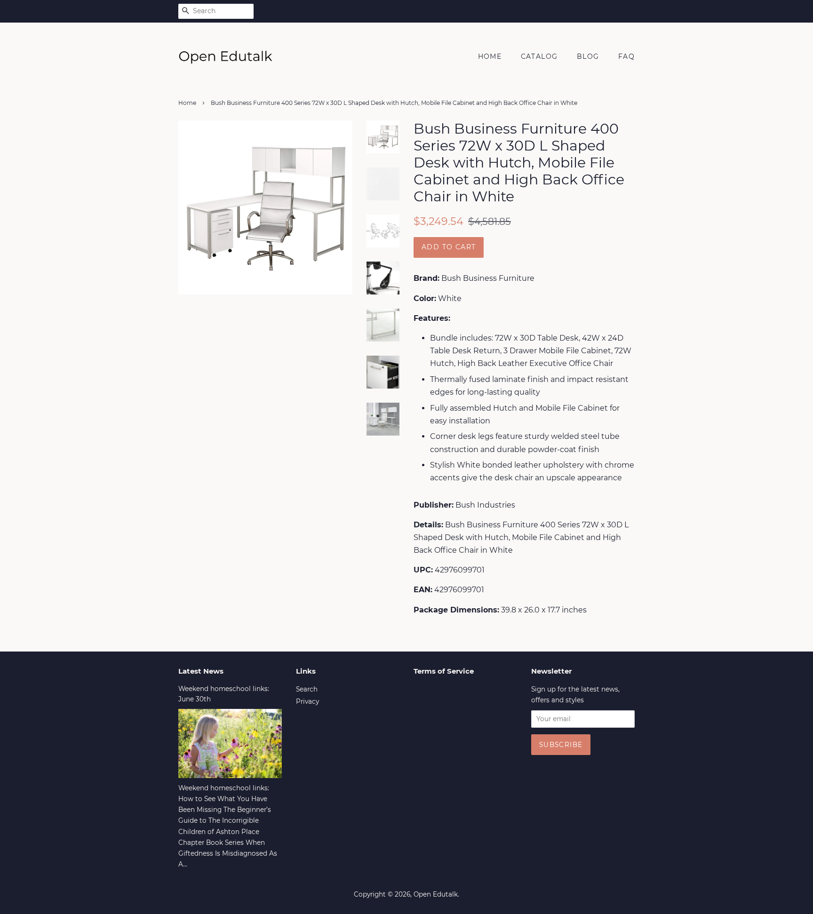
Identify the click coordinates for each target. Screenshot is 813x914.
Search (307, 689)
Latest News (200, 671)
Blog (588, 56)
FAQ (626, 56)
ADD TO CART (449, 247)
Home (490, 56)
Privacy (307, 701)
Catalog (539, 56)
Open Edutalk (436, 894)
